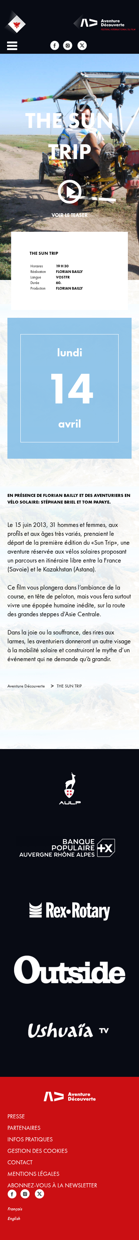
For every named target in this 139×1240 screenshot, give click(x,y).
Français (14, 1209)
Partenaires (23, 1128)
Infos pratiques (30, 1139)
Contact (20, 1162)
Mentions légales (33, 1174)
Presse (16, 1116)
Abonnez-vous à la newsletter (52, 1185)
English (13, 1218)
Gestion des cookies (37, 1151)
